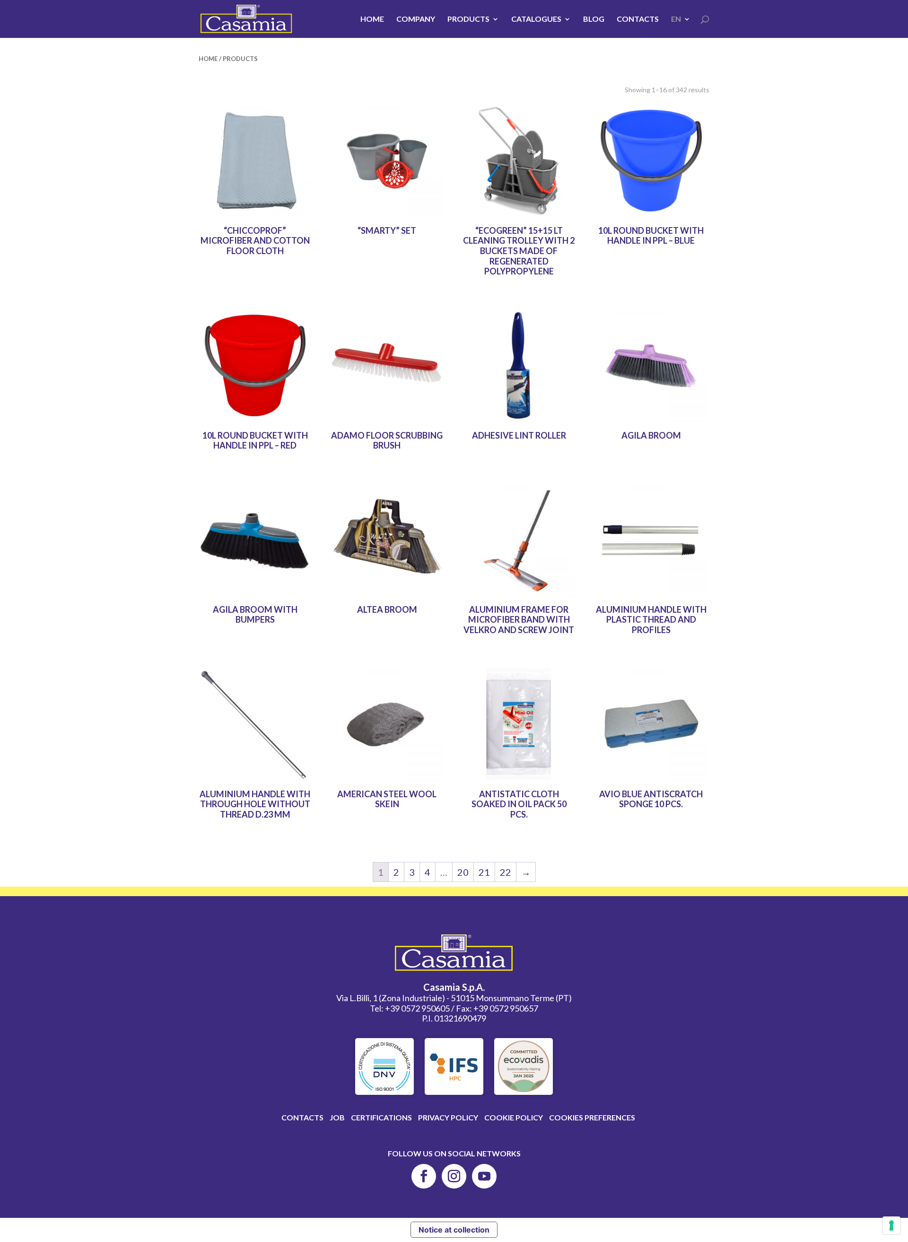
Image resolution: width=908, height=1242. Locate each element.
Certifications (381, 1117)
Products (468, 19)
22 (505, 872)
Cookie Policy (513, 1117)
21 (484, 872)
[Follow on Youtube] (484, 1176)
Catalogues (536, 19)
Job (337, 1117)
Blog (593, 19)
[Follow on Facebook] (423, 1176)
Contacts (638, 19)
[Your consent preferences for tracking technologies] (891, 1225)
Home (372, 19)
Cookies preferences (592, 1117)
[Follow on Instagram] (454, 1176)
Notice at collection (454, 1229)
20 (463, 872)
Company (415, 19)
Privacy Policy (448, 1117)
